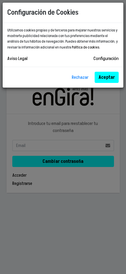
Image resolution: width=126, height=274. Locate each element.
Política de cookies (85, 47)
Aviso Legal (17, 58)
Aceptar (106, 77)
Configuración (106, 58)
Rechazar (80, 77)
